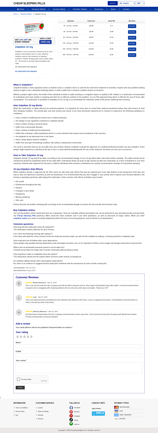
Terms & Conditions (22, 408)
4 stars (27, 336)
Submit (20, 387)
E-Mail (19, 351)
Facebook (77, 407)
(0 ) (113, 3)
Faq (17, 415)
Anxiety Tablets (59, 9)
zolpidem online (20, 218)
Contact (126, 9)
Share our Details (43, 411)
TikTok (76, 420)
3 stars (24, 336)
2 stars (20, 336)
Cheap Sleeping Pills (26, 216)
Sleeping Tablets (38, 9)
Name (19, 342)
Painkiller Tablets (80, 9)
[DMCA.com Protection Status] (98, 413)
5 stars (30, 336)
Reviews (40, 419)
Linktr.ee (76, 424)
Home (21, 9)
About (113, 9)
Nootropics (98, 9)
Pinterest (77, 412)
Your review (21, 360)
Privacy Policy (20, 411)
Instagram (77, 416)
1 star (17, 336)
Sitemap (40, 415)
